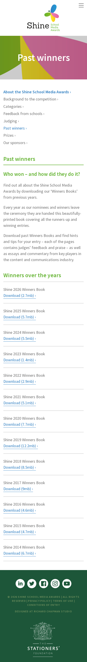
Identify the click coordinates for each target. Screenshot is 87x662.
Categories (12, 106)
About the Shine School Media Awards (36, 91)
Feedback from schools (22, 113)
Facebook (43, 583)
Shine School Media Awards (43, 17)
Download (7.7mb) (18, 424)
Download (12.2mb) (19, 445)
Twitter (31, 583)
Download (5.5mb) (18, 338)
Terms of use (63, 600)
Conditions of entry (43, 605)
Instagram (55, 583)
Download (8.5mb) (18, 467)
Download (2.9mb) (18, 381)
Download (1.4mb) (18, 359)
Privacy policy (39, 600)
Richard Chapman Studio (53, 611)
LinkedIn (20, 583)
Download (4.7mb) (18, 531)
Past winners (14, 128)
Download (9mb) (17, 488)
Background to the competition (29, 99)
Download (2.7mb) (18, 295)
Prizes (8, 135)
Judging (10, 120)
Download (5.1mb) (18, 402)
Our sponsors (14, 142)
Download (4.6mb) (18, 510)
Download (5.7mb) (18, 316)
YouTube (66, 583)
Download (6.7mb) (18, 553)
